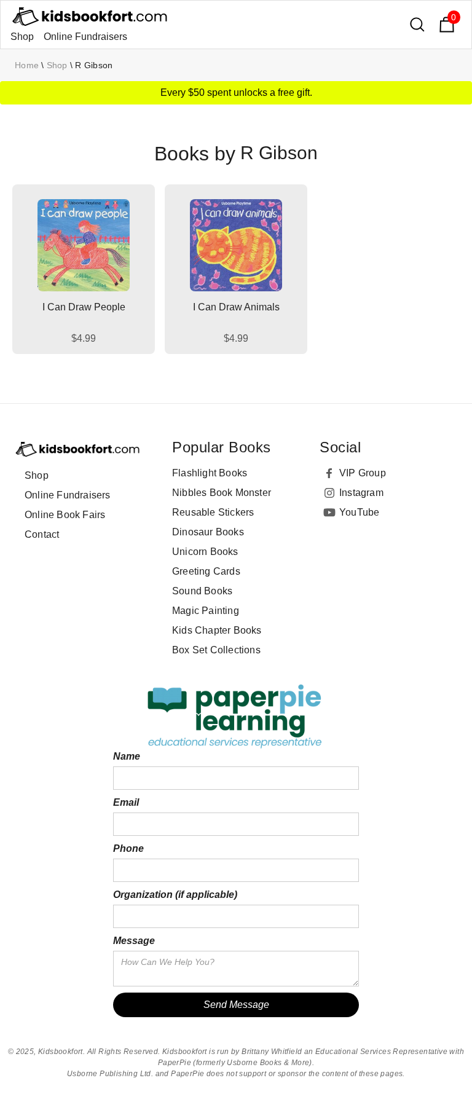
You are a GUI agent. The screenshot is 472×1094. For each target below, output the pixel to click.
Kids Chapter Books (217, 630)
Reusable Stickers (213, 512)
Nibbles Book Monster (221, 492)
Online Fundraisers (85, 36)
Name (126, 756)
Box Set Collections (216, 650)
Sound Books (202, 591)
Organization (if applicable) (175, 894)
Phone (128, 848)
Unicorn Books (205, 551)
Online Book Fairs (65, 515)
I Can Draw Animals (236, 307)
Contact (42, 534)
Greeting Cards (206, 571)
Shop (22, 36)
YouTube (359, 512)
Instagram (361, 492)
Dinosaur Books (208, 532)
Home (27, 65)
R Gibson (93, 65)
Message (134, 940)
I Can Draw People (83, 307)
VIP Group (362, 473)
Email (126, 802)
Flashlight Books (209, 473)
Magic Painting (205, 610)
